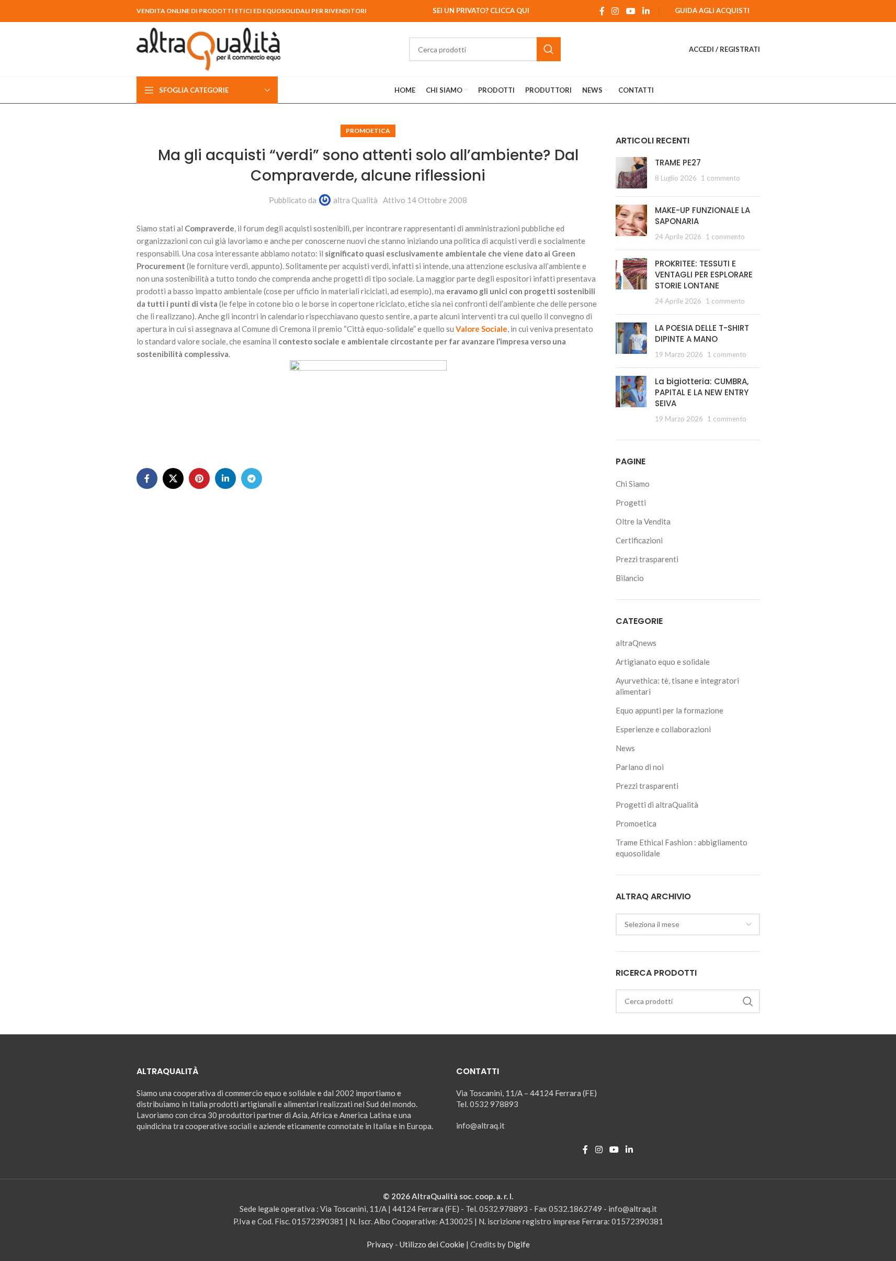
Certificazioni (639, 540)
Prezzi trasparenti (647, 559)
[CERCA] (549, 49)
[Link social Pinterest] (199, 478)
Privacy (380, 1244)
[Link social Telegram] (251, 478)
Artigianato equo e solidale (663, 661)
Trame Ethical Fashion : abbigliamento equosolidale (681, 848)
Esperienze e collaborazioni (663, 729)
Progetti (631, 502)
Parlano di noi (640, 767)
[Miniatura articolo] (631, 172)
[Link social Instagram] (615, 11)
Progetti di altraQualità (657, 804)
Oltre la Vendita (643, 521)
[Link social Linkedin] (646, 11)
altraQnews (636, 643)
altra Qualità (355, 200)
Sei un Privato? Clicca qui (481, 10)
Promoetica (368, 131)
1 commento (720, 178)
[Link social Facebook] (602, 11)
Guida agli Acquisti (712, 10)
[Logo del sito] (209, 48)
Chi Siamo (633, 483)
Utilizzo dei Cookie (432, 1244)
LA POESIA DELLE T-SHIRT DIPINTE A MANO (702, 333)
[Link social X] (173, 478)
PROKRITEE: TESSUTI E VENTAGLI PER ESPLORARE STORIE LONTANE (704, 274)
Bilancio (630, 578)
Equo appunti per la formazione (669, 710)
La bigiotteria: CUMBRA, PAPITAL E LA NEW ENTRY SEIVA (701, 392)
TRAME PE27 (678, 162)
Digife (518, 1244)
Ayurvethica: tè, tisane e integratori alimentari (677, 686)
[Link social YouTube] (630, 11)
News (625, 748)
